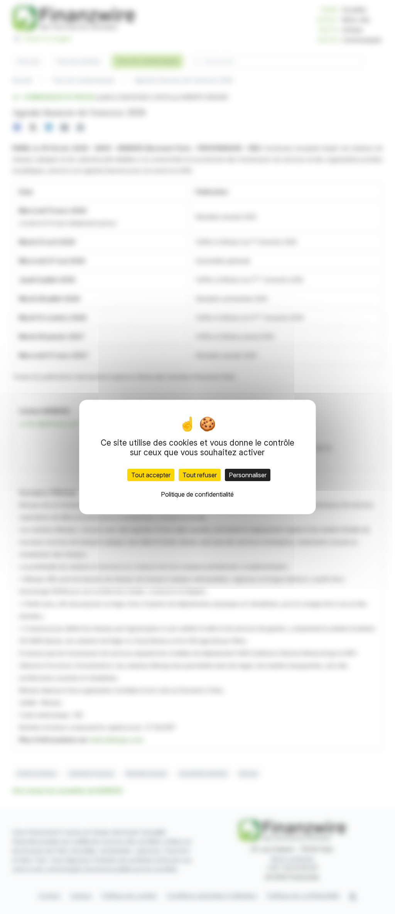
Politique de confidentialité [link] (197, 494)
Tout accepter (150, 475)
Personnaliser (248, 475)
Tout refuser (199, 475)
